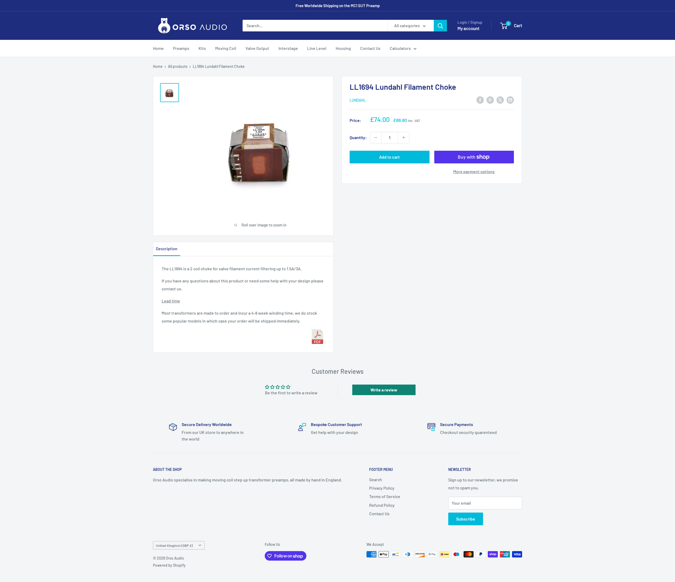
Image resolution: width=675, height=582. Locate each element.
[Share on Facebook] (480, 100)
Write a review (383, 389)
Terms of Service (384, 496)
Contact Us (370, 48)
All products (177, 66)
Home (158, 48)
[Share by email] (510, 100)
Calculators (400, 48)
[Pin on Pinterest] (490, 100)
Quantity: (358, 137)
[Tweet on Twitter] (500, 100)
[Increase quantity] (403, 137)
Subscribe (465, 518)
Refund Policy (382, 505)
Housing (343, 48)
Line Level (316, 48)
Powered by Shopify (169, 565)
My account (468, 28)
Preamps (181, 48)
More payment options (474, 171)
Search (375, 479)
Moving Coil (225, 48)
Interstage (288, 48)
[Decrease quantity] (375, 137)
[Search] (440, 25)
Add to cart (389, 156)
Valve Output (257, 48)
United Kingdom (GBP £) (174, 545)
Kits (202, 48)
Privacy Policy (381, 487)
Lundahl (358, 100)
